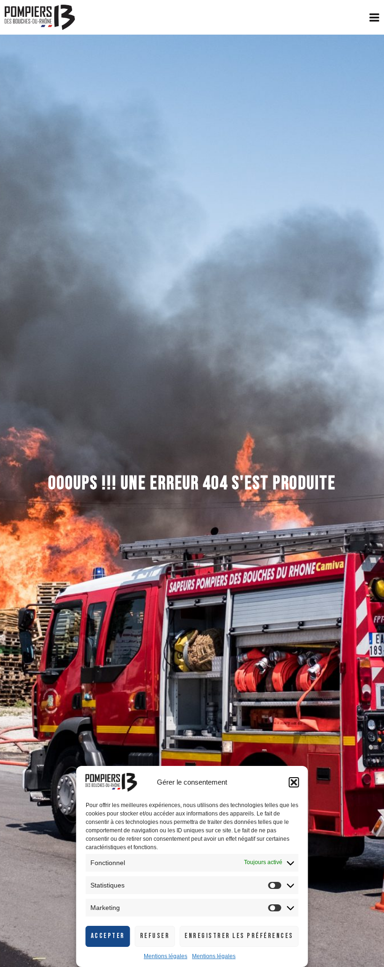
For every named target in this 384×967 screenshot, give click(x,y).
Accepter (108, 935)
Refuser (155, 935)
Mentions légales (165, 956)
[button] (294, 782)
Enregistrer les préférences (239, 935)
